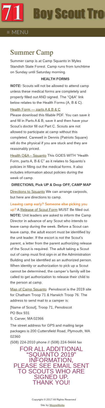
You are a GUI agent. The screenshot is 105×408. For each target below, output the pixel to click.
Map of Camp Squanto (28, 289)
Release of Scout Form (39, 210)
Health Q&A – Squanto (28, 155)
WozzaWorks (56, 405)
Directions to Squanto (27, 192)
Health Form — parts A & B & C (35, 109)
